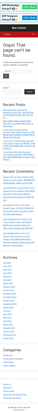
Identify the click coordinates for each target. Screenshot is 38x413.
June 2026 (7, 266)
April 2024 (7, 280)
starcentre (7, 188)
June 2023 (7, 314)
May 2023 (7, 318)
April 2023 (7, 321)
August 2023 (8, 307)
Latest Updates (9, 366)
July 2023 (7, 311)
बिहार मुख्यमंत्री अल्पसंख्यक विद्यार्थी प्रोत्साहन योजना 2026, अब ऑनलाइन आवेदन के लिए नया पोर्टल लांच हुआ (18, 123)
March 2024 (8, 283)
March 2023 (8, 325)
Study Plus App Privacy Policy (15, 395)
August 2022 (8, 338)
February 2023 (9, 328)
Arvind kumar (8, 177)
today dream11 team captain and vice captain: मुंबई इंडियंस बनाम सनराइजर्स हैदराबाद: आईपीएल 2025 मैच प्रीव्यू (19, 180)
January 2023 (8, 331)
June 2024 (7, 273)
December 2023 (9, 294)
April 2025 (7, 270)
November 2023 (9, 297)
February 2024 (9, 287)
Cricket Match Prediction (13, 359)
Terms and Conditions (12, 398)
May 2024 (7, 276)
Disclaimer (7, 388)
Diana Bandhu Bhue (11, 219)
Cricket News (8, 362)
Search (6, 88)
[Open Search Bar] (33, 34)
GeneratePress (19, 410)
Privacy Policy (8, 391)
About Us (7, 384)
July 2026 (7, 263)
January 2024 (8, 290)
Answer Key (8, 355)
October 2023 (8, 301)
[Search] (6, 76)
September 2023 (10, 304)
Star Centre (19, 27)
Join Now (29, 7)
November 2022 (9, 335)
